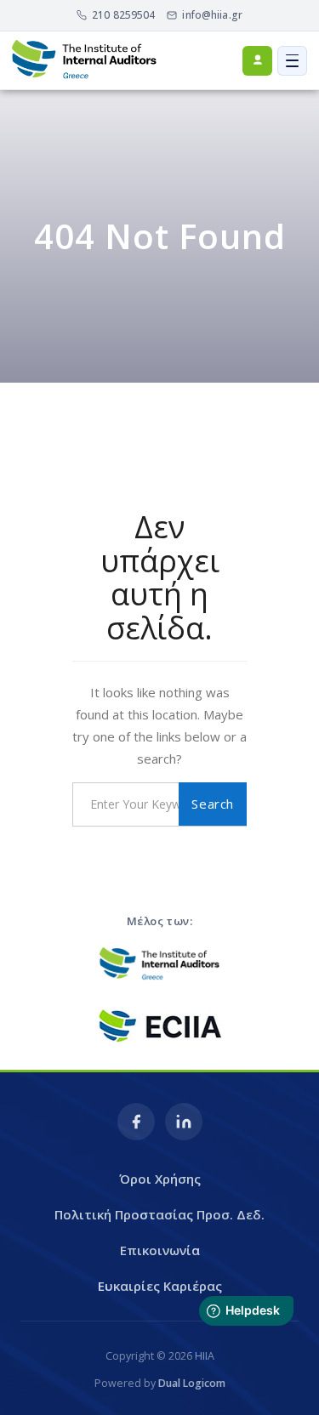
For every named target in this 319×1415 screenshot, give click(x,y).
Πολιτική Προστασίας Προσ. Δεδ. (159, 1214)
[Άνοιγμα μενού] (292, 61)
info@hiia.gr (212, 15)
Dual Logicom (191, 1383)
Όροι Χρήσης (160, 1178)
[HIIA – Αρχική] (84, 60)
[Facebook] (136, 1121)
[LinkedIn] (183, 1121)
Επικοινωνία (160, 1250)
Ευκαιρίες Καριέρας (160, 1285)
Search (212, 803)
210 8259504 (123, 15)
